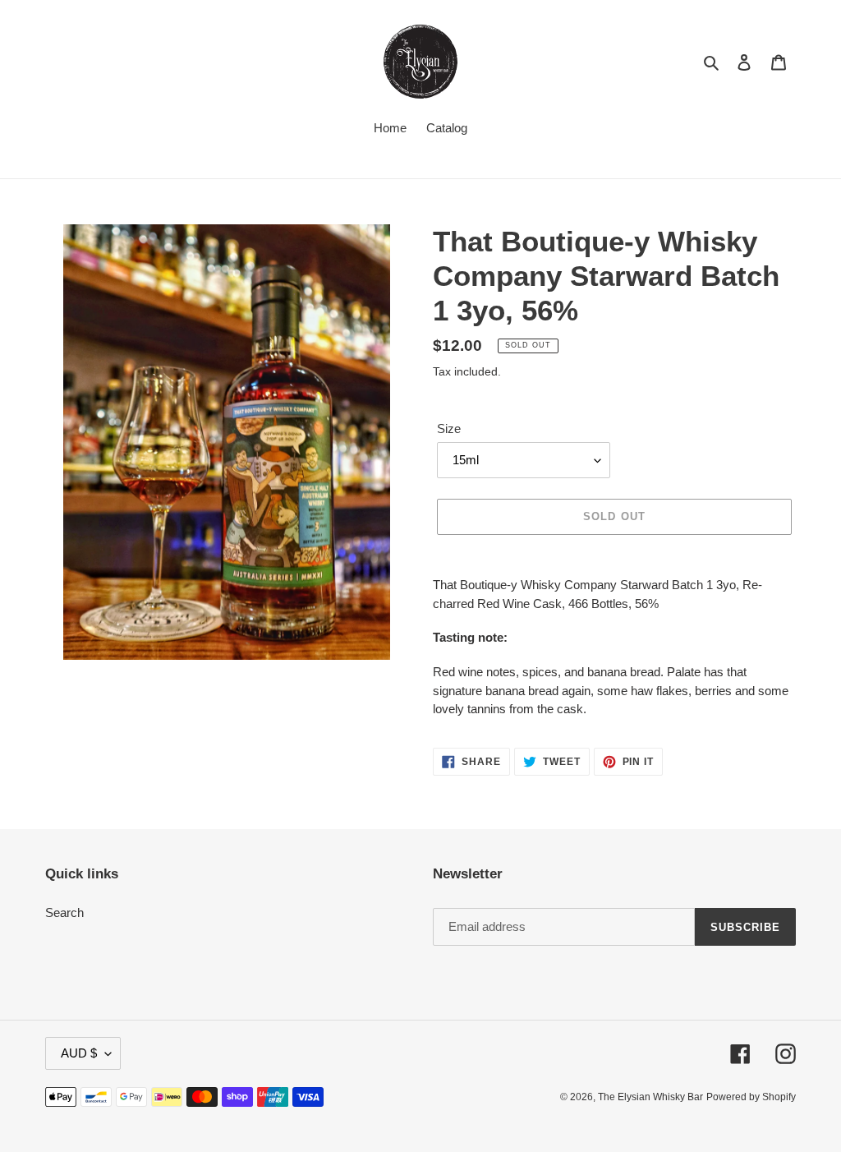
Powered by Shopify (751, 1097)
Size (449, 428)
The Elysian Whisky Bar (650, 1097)
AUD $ (79, 1053)
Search (64, 912)
